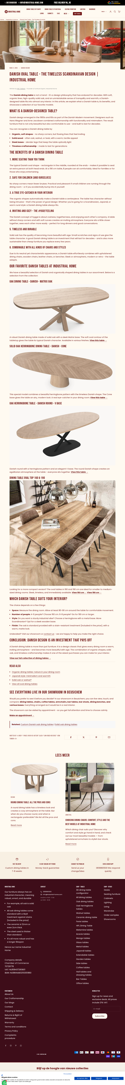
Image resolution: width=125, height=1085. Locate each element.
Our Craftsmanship (14, 998)
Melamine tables (84, 929)
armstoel (68, 815)
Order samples (111, 915)
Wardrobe (92, 9)
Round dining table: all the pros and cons (30, 802)
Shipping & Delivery (14, 1011)
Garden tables (83, 959)
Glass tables (82, 942)
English (103, 11)
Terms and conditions (15, 1026)
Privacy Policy (11, 1031)
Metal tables (82, 946)
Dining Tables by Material (53, 9)
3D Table (77, 14)
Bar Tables (81, 979)
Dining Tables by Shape (33, 9)
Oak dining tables (85, 901)
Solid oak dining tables (66, 724)
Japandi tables (83, 950)
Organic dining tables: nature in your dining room (36, 672)
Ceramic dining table (86, 917)
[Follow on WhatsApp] (21, 1046)
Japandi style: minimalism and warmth (31, 676)
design (13, 797)
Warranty (9, 1022)
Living (42, 13)
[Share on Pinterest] (96, 737)
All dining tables (84, 897)
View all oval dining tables (24, 684)
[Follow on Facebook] (6, 1046)
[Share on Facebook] (70, 737)
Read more (16, 825)
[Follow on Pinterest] (16, 1046)
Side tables (81, 963)
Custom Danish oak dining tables (37, 724)
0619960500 (11, 2)
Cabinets (50, 13)
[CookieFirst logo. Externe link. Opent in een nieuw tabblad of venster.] (2, 1075)
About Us (9, 994)
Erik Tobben (21, 89)
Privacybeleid (67, 1074)
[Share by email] (109, 737)
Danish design (25, 68)
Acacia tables (83, 934)
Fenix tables (82, 921)
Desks (107, 890)
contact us (49, 634)
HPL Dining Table (84, 925)
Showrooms (110, 919)
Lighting (82, 9)
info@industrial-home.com (31, 2)
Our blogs (9, 1002)
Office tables (82, 983)
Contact (9, 1006)
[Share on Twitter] (83, 737)
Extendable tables (85, 955)
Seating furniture (70, 9)
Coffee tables (83, 967)
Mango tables (83, 938)
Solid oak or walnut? (22, 680)
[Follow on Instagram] (11, 1046)
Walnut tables (83, 913)
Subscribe (99, 1016)
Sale (58, 13)
